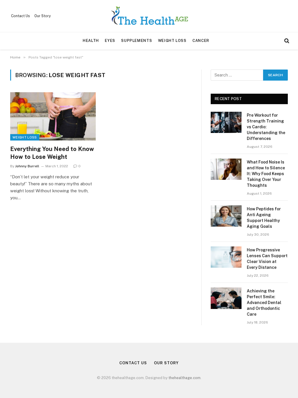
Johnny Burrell (27, 166)
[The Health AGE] (149, 16)
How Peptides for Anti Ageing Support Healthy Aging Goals (264, 218)
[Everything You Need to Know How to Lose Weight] (53, 116)
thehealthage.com (184, 378)
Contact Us (20, 16)
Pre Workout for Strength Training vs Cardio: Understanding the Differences (266, 127)
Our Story (42, 16)
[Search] (286, 40)
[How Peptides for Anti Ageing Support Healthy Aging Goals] (226, 216)
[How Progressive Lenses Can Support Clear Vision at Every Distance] (226, 257)
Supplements (136, 40)
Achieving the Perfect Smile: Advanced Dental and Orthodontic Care (264, 303)
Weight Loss (172, 40)
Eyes (110, 40)
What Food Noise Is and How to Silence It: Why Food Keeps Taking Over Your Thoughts (266, 174)
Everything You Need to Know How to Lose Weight (52, 152)
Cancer (200, 40)
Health (91, 40)
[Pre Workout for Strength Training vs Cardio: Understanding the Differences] (226, 122)
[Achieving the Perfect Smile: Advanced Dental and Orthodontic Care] (226, 298)
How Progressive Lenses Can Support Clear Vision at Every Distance (267, 259)
